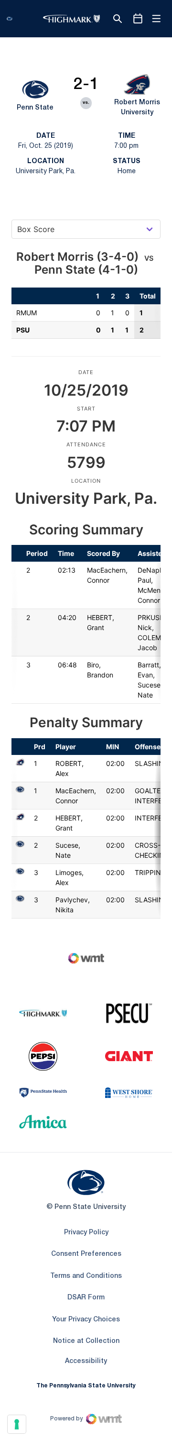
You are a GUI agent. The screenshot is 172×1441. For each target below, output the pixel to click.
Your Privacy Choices (86, 1320)
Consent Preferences (86, 1254)
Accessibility (86, 1361)
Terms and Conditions (86, 1276)
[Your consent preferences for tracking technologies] (17, 1424)
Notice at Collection (86, 1341)
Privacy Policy (86, 1233)
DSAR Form (86, 1298)
